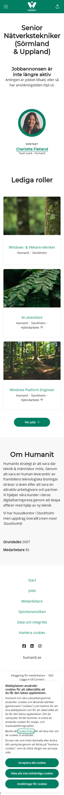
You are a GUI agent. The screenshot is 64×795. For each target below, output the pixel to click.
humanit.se (32, 657)
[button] (57, 6)
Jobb (32, 590)
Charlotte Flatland (32, 149)
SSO (50, 675)
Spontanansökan (32, 611)
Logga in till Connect (32, 679)
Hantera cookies (32, 632)
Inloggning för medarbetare (28, 675)
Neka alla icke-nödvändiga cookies (32, 773)
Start (32, 580)
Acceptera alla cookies (32, 763)
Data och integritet (32, 622)
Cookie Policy (26, 731)
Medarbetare (32, 601)
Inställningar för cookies (32, 784)
